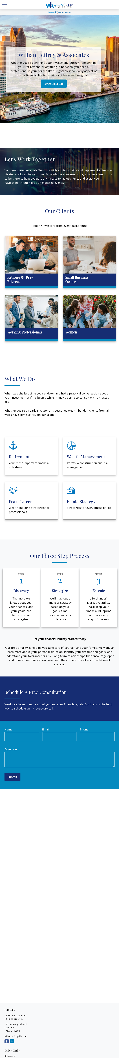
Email (45, 729)
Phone (84, 729)
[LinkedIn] (12, 1041)
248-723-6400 (19, 1015)
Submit (12, 777)
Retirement (10, 1056)
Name (8, 729)
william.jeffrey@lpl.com (15, 1036)
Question (10, 749)
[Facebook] (6, 1041)
